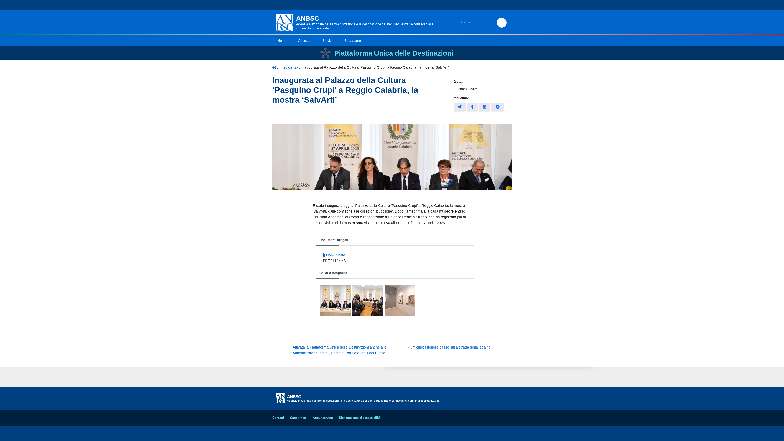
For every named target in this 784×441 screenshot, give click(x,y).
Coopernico (298, 417)
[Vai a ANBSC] (274, 67)
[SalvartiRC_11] (335, 300)
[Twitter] (460, 107)
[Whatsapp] (484, 107)
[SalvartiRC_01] (400, 300)
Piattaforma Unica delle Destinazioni (393, 53)
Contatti (278, 417)
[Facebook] (472, 107)
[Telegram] (497, 107)
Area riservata (323, 417)
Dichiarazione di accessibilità (359, 417)
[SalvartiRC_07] (368, 300)
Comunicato (335, 255)
